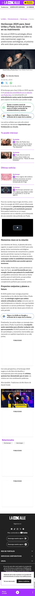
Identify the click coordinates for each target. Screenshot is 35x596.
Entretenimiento (13, 19)
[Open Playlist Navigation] (32, 592)
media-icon (17, 592)
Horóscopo (23, 19)
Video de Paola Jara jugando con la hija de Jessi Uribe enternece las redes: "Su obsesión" (22, 144)
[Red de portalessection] (32, 551)
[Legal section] (32, 561)
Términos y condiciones (15, 568)
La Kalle (3, 19)
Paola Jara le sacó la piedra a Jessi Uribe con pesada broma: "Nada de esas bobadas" (23, 157)
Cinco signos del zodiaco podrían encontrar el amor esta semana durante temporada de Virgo (22, 179)
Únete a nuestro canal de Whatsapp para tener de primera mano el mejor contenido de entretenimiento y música (19, 107)
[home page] (17, 518)
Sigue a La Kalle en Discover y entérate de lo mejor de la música (19, 116)
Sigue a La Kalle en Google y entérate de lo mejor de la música (19, 316)
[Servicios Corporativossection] (32, 556)
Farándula (16, 139)
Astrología (19, 443)
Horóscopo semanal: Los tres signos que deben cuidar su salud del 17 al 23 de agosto (23, 192)
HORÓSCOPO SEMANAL (17, 7)
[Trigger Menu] (2, 2)
